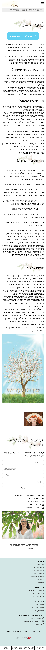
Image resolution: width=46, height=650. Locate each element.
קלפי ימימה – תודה (36, 607)
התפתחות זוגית (38, 570)
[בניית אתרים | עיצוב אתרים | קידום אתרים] (23, 638)
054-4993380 (36, 618)
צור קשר (41, 582)
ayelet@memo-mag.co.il (32, 621)
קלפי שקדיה (39, 610)
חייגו (6, 647)
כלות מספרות (38, 596)
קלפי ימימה (39, 604)
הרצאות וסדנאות (37, 576)
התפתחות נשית (38, 567)
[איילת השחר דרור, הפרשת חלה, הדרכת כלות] (9, 4)
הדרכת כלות (39, 573)
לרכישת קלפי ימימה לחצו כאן (23, 36)
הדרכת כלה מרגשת (36, 590)
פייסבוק (39, 624)
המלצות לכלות (38, 593)
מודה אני (40, 579)
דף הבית (40, 564)
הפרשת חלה (28, 647)
